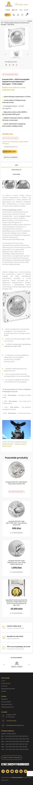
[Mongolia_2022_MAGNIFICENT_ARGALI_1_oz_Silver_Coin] (16, 479)
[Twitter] (9, 65)
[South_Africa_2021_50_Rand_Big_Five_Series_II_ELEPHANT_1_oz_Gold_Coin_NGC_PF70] (16, 598)
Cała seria (16, 174)
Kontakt (26, 10)
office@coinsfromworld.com (15, 725)
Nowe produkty (5, 683)
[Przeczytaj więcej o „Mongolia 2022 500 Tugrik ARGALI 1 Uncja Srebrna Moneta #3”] (13, 497)
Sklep (11, 21)
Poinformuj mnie (10, 151)
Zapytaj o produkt (11, 157)
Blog (21, 10)
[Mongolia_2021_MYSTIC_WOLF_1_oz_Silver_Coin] (16, 519)
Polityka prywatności (7, 707)
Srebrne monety (20, 444)
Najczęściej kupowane (8, 689)
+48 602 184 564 (11, 721)
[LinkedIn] (16, 65)
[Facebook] (6, 65)
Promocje (4, 686)
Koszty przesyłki (6, 702)
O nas (3, 681)
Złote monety (7, 446)
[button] (5, 54)
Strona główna (5, 21)
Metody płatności (6, 704)
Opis (16, 165)
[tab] (16, 165)
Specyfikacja (16, 170)
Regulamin (4, 699)
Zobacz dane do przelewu (11, 757)
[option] (16, 37)
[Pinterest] (13, 65)
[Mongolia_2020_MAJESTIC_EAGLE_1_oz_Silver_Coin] (16, 558)
